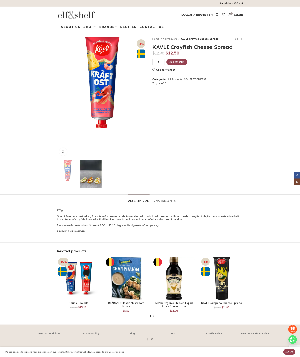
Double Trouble (78, 303)
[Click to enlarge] (63, 152)
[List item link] (49, 333)
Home (156, 38)
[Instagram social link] (152, 339)
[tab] (139, 199)
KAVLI (162, 83)
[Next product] (241, 38)
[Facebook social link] (148, 339)
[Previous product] (235, 38)
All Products (170, 38)
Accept (289, 352)
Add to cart (177, 62)
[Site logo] (76, 14)
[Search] (217, 15)
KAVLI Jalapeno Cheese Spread (221, 303)
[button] (78, 281)
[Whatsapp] (292, 339)
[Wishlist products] (223, 15)
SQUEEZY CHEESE (195, 79)
